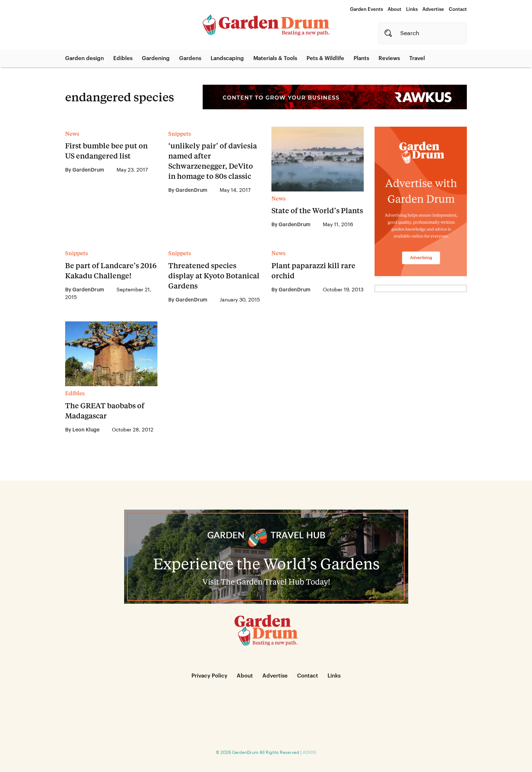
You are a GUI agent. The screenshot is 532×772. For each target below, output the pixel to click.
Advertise (433, 9)
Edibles (122, 58)
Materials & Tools (275, 58)
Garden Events (366, 9)
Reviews (389, 58)
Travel (417, 58)
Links (412, 9)
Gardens (190, 58)
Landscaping (227, 58)
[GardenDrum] (266, 25)
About (394, 9)
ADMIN (309, 752)
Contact (458, 9)
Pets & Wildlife (325, 58)
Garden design (84, 58)
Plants (361, 58)
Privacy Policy (209, 676)
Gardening (156, 58)
